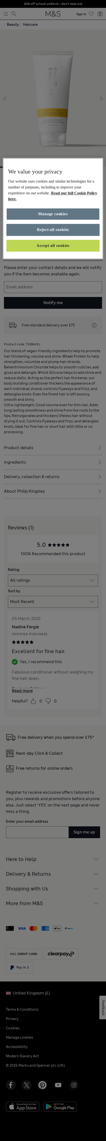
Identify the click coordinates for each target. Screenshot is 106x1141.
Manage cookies (53, 214)
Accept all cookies (53, 245)
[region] (53, 208)
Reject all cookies (53, 230)
